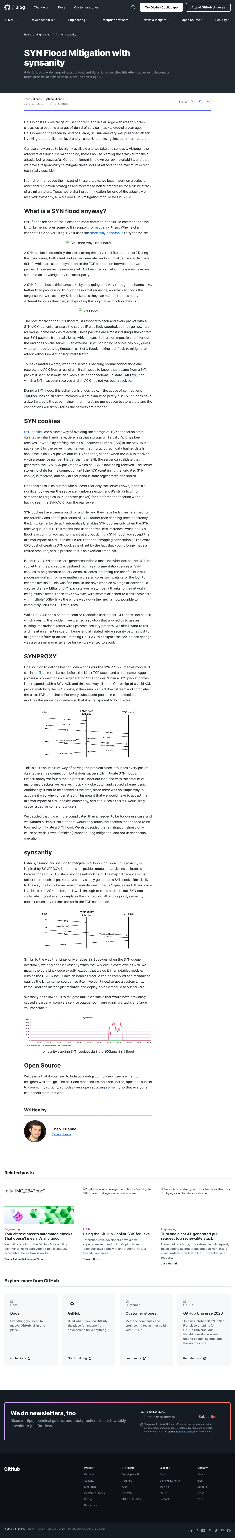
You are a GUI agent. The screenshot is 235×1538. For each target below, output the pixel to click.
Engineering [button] (76, 20)
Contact (164, 1499)
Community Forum (170, 1480)
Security (89, 1480)
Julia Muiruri (169, 1263)
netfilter (40, 673)
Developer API (130, 1474)
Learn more (134, 1358)
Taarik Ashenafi (14, 1259)
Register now (192, 1358)
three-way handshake (106, 233)
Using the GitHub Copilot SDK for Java (116, 1234)
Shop (200, 1499)
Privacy (41, 1529)
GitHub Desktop (131, 1499)
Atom (125, 1486)
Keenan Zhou (35, 1259)
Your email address (152, 1411)
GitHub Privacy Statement (181, 1431)
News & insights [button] (155, 20)
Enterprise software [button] (114, 20)
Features (89, 1474)
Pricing (88, 1499)
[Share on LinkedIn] (208, 101)
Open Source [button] (191, 20)
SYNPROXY (40, 656)
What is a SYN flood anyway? (65, 211)
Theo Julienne (33, 98)
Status (163, 1492)
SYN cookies (42, 421)
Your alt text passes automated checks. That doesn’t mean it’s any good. (38, 1236)
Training (164, 1486)
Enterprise (90, 1486)
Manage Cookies (56, 1529)
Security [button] (221, 20)
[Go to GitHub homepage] (12, 1469)
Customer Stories (94, 1492)
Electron (127, 1492)
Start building (78, 1358)
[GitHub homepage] (7, 7)
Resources (90, 1505)
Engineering (43, 34)
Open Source (42, 1065)
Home (27, 34)
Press (200, 1492)
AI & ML (87, 1229)
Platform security (66, 34)
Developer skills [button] (42, 20)
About (201, 1474)
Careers (202, 1486)
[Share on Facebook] (200, 101)
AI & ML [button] (9, 20)
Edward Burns (92, 1259)
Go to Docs (18, 1358)
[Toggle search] (133, 7)
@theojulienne (55, 98)
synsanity (38, 852)
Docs (163, 1474)
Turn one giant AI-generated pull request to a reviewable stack (189, 1236)
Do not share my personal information (87, 1529)
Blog (20, 7)
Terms (31, 1529)
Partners (127, 1480)
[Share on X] (192, 101)
